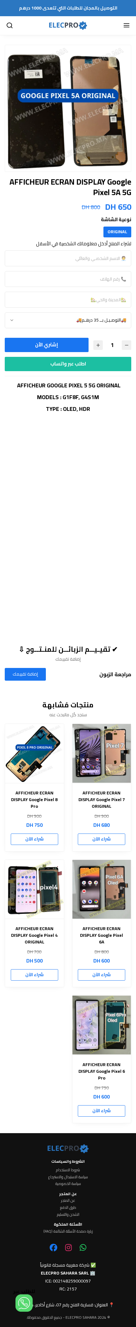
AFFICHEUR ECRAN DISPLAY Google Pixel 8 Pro (34, 800)
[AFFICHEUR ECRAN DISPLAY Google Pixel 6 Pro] (101, 1025)
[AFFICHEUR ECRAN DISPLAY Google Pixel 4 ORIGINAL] (34, 889)
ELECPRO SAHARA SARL (65, 1273)
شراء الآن (101, 839)
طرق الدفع (68, 1207)
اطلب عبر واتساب (68, 363)
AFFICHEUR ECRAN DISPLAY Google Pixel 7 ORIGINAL (101, 800)
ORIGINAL (117, 232)
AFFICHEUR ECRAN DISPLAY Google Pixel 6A (101, 935)
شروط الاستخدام (68, 1170)
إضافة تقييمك (25, 674)
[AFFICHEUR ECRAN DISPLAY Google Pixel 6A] (101, 889)
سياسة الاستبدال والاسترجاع (68, 1177)
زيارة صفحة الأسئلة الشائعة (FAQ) (68, 1231)
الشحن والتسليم (68, 1214)
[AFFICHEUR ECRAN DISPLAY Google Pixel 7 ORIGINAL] (101, 753)
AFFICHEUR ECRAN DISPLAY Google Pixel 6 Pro (101, 1071)
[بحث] (9, 26)
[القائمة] (126, 26)
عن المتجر (68, 1200)
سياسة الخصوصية (68, 1183)
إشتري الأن (46, 344)
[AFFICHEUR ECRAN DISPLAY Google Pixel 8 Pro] (34, 753)
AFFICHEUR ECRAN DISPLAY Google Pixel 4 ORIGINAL (34, 935)
